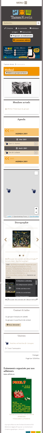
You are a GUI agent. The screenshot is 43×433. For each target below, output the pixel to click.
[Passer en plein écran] (36, 173)
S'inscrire (9, 28)
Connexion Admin (22, 40)
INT (7, 273)
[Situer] (36, 143)
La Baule (17, 152)
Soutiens (27, 424)
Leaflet (9, 216)
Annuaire (21, 64)
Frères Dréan (16, 271)
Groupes (30, 343)
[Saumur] (34, 191)
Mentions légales (10, 427)
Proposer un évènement (22, 36)
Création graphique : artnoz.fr (14, 429)
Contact (21, 424)
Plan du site (15, 424)
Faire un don (26, 32)
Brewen (9, 269)
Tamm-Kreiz (9, 64)
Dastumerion (17, 269)
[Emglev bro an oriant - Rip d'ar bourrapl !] (21, 240)
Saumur (17, 143)
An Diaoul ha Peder (18, 265)
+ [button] (36, 208)
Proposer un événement (24, 427)
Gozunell (25, 271)
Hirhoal (32, 271)
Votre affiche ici (9, 374)
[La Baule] (8, 190)
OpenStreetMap (34, 216)
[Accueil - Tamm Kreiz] (21, 13)
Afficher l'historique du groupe (18, 109)
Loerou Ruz (22, 275)
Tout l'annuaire (14, 348)
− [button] (36, 212)
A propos (8, 424)
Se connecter (22, 28)
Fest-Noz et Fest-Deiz (17, 343)
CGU (32, 424)
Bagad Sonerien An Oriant (21, 267)
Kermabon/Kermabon (17, 273)
